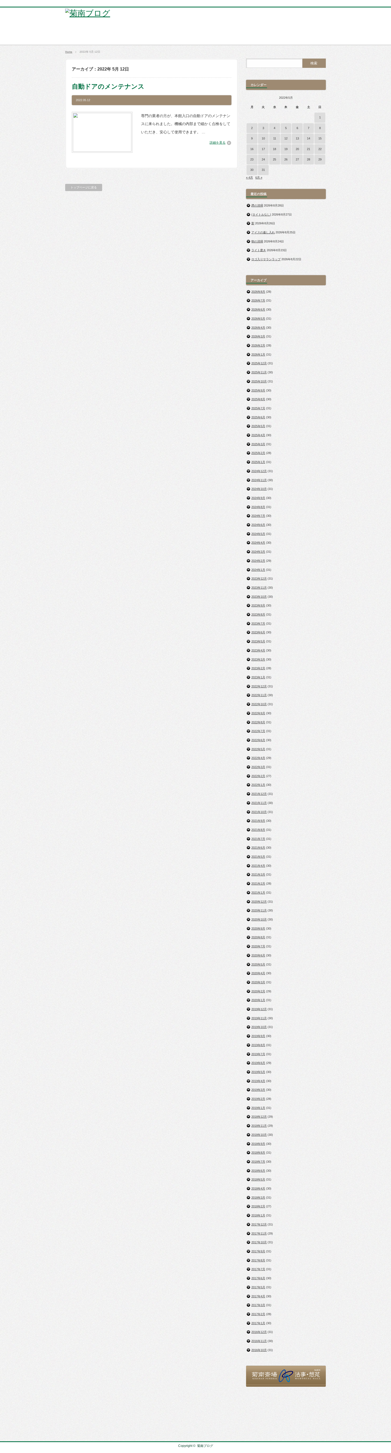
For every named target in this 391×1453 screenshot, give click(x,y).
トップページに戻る (83, 187)
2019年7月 (258, 1054)
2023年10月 (259, 596)
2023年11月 (259, 587)
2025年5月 (258, 426)
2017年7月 (258, 1269)
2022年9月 (258, 713)
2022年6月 (258, 740)
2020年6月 (258, 955)
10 (263, 138)
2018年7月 (258, 1161)
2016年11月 (259, 1341)
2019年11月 (259, 1018)
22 (320, 149)
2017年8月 (258, 1260)
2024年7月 (258, 515)
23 (251, 159)
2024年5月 (258, 533)
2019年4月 (258, 1081)
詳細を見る (218, 143)
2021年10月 (259, 812)
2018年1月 (258, 1215)
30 (251, 169)
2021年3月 (258, 874)
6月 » (258, 177)
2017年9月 (258, 1251)
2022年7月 (258, 731)
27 (297, 159)
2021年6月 (258, 847)
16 (251, 149)
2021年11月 (259, 802)
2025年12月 (259, 363)
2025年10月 (259, 381)
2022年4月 (258, 757)
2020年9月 (258, 928)
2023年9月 (258, 605)
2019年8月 (258, 1045)
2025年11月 (259, 372)
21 (308, 149)
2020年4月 (258, 973)
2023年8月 (258, 614)
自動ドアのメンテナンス (108, 86)
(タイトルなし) (261, 214)
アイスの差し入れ (263, 232)
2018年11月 (259, 1125)
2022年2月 (258, 776)
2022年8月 (258, 722)
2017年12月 (259, 1224)
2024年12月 (259, 471)
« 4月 (249, 177)
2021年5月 (258, 856)
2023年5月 (258, 641)
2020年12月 (259, 901)
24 (263, 159)
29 (320, 159)
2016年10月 (259, 1350)
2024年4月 (258, 542)
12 (286, 138)
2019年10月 (259, 1027)
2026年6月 (258, 309)
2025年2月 (258, 453)
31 (263, 169)
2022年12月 (259, 686)
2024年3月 (258, 551)
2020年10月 (259, 919)
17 (263, 149)
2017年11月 (259, 1233)
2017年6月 (258, 1278)
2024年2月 (258, 560)
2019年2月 (258, 1098)
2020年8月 (258, 937)
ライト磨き (258, 250)
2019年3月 (258, 1089)
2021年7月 (258, 838)
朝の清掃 (257, 241)
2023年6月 (258, 632)
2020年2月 (258, 991)
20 (297, 149)
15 (320, 138)
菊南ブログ (205, 1446)
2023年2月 (258, 668)
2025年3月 (258, 444)
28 (308, 159)
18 (274, 149)
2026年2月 (258, 345)
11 (274, 138)
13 (297, 138)
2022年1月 (258, 784)
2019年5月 (258, 1072)
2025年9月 (258, 390)
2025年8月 (258, 399)
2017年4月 (258, 1296)
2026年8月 (258, 291)
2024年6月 (258, 524)
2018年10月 (259, 1134)
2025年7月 (258, 408)
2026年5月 (258, 318)
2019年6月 (258, 1062)
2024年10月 (259, 488)
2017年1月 (258, 1323)
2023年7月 (258, 623)
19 (286, 149)
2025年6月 (258, 417)
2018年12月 (259, 1116)
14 (308, 138)
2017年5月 (258, 1287)
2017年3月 (258, 1305)
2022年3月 (258, 767)
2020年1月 (258, 1000)
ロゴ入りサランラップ (266, 259)
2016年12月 (259, 1332)
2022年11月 (259, 695)
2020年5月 (258, 964)
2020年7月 (258, 946)
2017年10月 (259, 1242)
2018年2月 (258, 1206)
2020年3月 (258, 982)
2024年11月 (259, 480)
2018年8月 (258, 1152)
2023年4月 (258, 650)
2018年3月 (258, 1197)
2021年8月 (258, 829)
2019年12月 (259, 1009)
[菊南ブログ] (87, 13)
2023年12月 (259, 578)
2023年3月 (258, 659)
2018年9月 (258, 1143)
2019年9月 (258, 1036)
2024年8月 (258, 507)
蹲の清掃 (257, 205)
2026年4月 (258, 327)
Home (68, 51)
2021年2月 (258, 883)
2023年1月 (258, 677)
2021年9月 (258, 820)
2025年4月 (258, 435)
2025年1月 (258, 462)
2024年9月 (258, 498)
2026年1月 (258, 354)
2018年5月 (258, 1179)
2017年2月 (258, 1314)
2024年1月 (258, 569)
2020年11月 (259, 910)
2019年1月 (258, 1107)
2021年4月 (258, 865)
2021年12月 (259, 793)
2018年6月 (258, 1170)
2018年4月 (258, 1188)
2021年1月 (258, 892)
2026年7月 (258, 300)
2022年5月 (258, 749)
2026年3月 (258, 336)
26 (286, 159)
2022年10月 (259, 704)
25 (274, 159)
